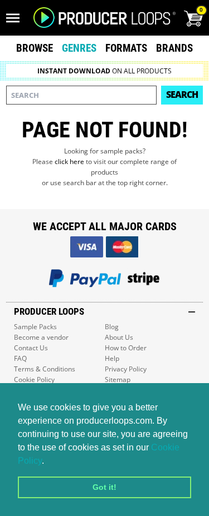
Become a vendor (41, 337)
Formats (126, 48)
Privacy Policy (126, 369)
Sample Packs (35, 326)
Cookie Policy (34, 379)
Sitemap (117, 379)
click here (69, 161)
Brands (174, 48)
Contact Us (31, 348)
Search (182, 94)
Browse (34, 48)
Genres (79, 48)
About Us (119, 337)
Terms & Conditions (44, 369)
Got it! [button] (104, 487)
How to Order (126, 348)
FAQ (20, 358)
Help (112, 358)
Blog (112, 326)
